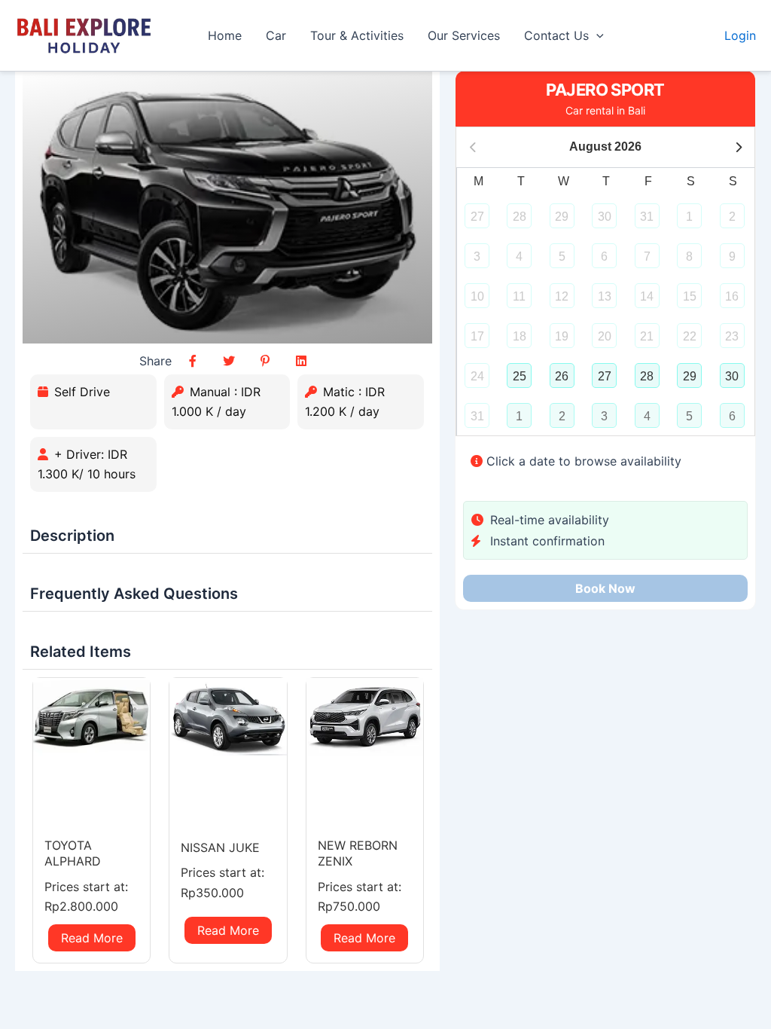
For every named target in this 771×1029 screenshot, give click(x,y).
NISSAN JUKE (220, 847)
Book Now (605, 588)
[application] (596, 35)
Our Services (464, 35)
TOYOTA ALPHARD (72, 853)
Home (225, 35)
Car (276, 35)
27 (604, 376)
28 (647, 376)
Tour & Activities (357, 35)
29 (689, 376)
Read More (92, 937)
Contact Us (556, 35)
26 (561, 376)
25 (519, 376)
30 (732, 376)
